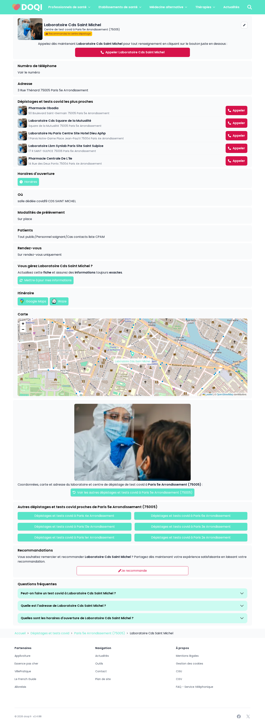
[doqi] (27, 7)
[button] (132, 354)
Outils (99, 663)
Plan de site (103, 679)
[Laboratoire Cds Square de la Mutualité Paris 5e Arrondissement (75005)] (132, 123)
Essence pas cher (26, 663)
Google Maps (36, 301)
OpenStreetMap (225, 394)
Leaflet (209, 394)
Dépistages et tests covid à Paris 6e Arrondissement (191, 516)
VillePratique (23, 671)
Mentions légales (187, 656)
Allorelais (20, 687)
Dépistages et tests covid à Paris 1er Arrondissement (74, 537)
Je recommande (134, 570)
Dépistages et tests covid (50, 633)
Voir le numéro (29, 72)
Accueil (20, 633)
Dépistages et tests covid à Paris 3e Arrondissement (191, 526)
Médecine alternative (166, 7)
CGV (179, 679)
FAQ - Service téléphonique (194, 687)
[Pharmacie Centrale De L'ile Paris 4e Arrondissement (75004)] (132, 161)
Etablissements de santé (118, 7)
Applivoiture (22, 656)
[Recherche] (249, 7)
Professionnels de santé (67, 7)
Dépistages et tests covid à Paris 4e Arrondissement (74, 516)
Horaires (30, 182)
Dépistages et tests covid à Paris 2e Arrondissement (191, 537)
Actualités (231, 7)
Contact (101, 671)
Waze (62, 301)
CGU (179, 671)
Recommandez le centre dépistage (70, 33)
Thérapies (203, 7)
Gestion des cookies (189, 663)
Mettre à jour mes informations (48, 280)
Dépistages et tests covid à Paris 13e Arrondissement (74, 526)
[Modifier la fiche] (244, 25)
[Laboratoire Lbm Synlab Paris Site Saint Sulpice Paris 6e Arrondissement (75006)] (132, 148)
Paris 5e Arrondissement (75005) (100, 633)
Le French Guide (25, 679)
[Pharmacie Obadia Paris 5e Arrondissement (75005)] (132, 110)
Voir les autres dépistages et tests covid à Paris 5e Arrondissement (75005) (134, 492)
